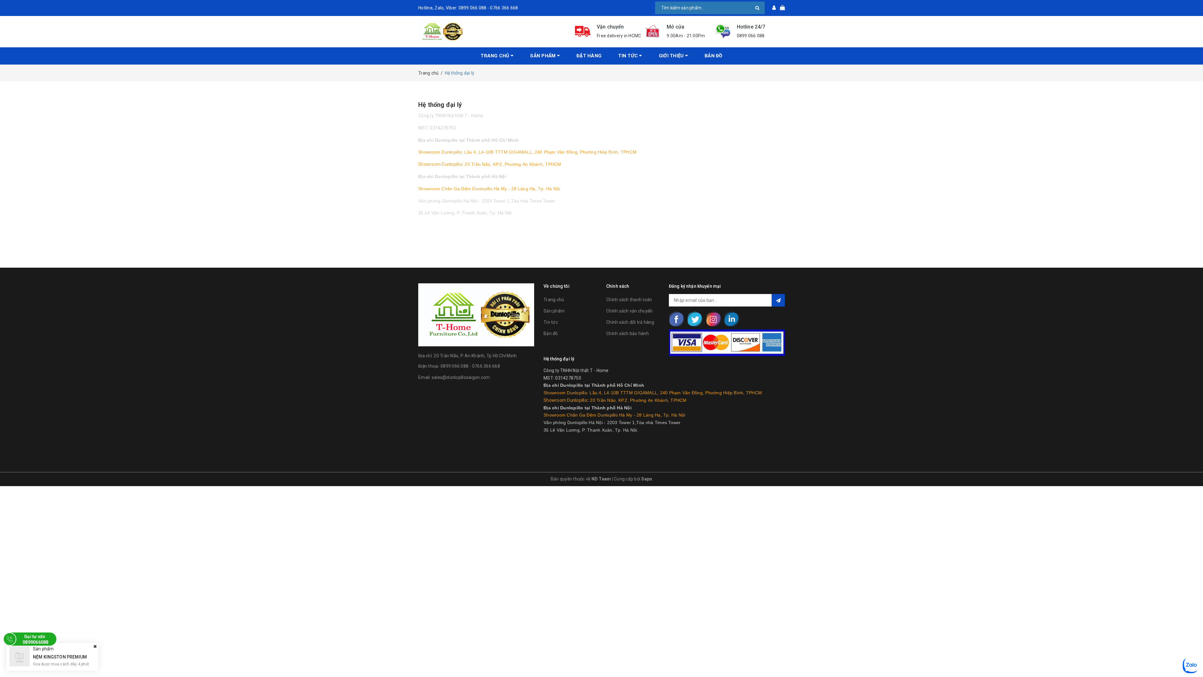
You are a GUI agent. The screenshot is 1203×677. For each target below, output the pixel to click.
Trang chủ (496, 56)
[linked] (731, 319)
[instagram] (713, 319)
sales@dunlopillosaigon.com (461, 377)
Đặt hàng (589, 56)
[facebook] (677, 319)
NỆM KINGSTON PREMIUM (60, 656)
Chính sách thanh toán (629, 299)
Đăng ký (778, 300)
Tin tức (628, 56)
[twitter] (695, 319)
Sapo (646, 478)
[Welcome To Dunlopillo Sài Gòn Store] (491, 31)
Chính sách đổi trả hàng (630, 322)
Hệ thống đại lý (440, 104)
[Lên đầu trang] (1192, 658)
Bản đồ (713, 56)
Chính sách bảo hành (627, 333)
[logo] (476, 314)
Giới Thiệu (672, 56)
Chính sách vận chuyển (629, 310)
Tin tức (551, 322)
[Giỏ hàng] (780, 7)
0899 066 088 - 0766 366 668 (470, 366)
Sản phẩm (554, 310)
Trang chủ (554, 299)
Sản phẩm (543, 56)
